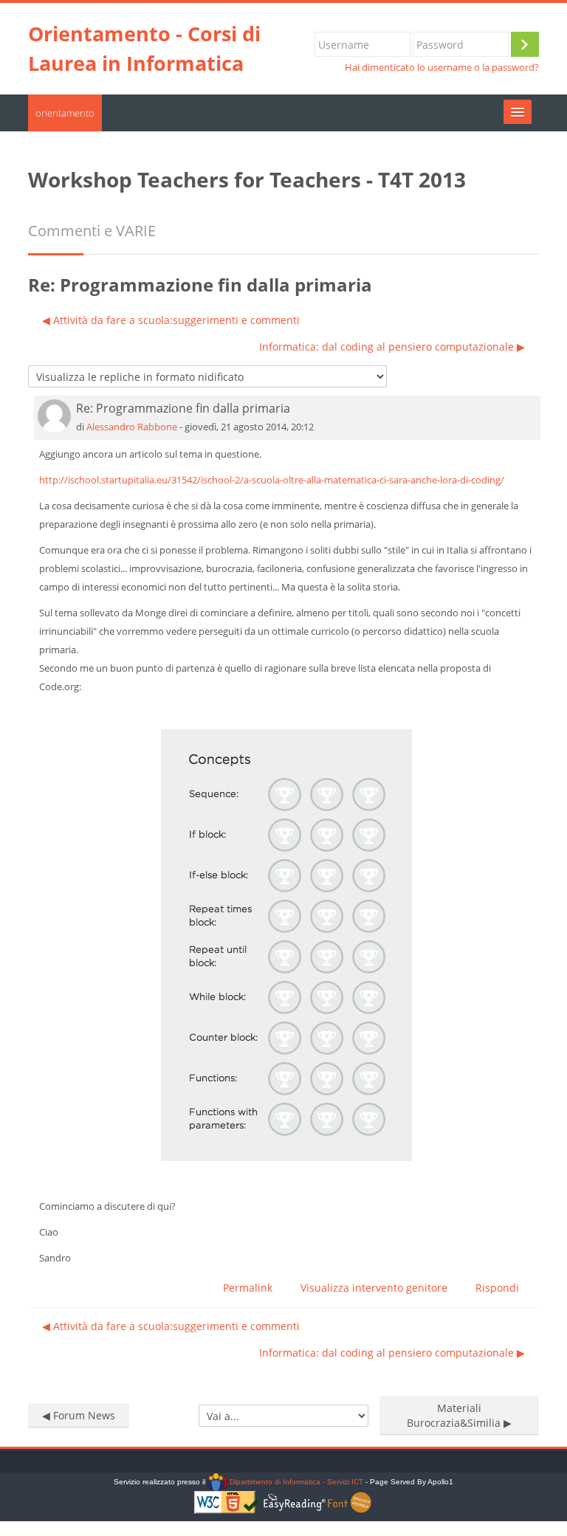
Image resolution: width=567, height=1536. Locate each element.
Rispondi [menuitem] (497, 1288)
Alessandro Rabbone (131, 426)
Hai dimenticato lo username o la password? (442, 67)
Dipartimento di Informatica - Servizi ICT (294, 1482)
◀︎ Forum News (78, 1415)
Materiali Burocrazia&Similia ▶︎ (459, 1415)
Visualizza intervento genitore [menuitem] (373, 1288)
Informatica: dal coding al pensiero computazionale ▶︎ (392, 347)
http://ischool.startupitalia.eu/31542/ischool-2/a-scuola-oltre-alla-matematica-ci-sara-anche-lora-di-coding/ (271, 479)
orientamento (64, 113)
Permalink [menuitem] (247, 1288)
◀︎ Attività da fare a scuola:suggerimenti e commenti (171, 320)
